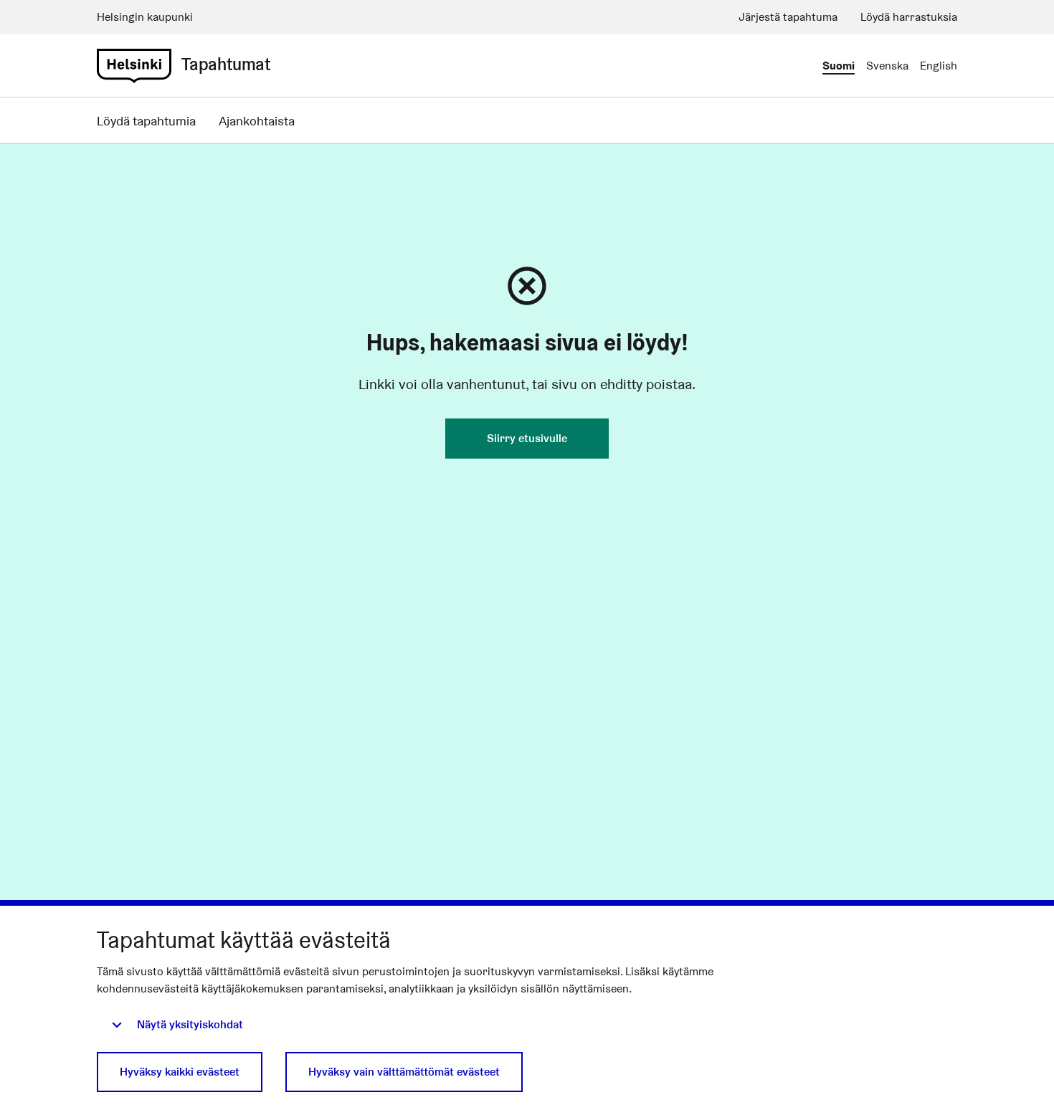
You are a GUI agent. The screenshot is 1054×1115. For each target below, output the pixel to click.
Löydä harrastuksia (908, 16)
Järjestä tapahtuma (788, 16)
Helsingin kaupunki (145, 16)
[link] (134, 66)
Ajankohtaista (257, 121)
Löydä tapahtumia (146, 121)
